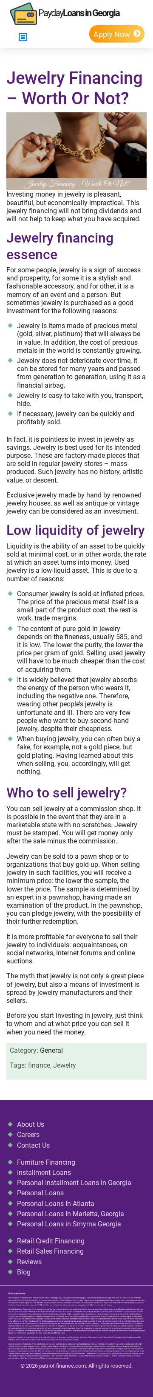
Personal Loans (40, 1193)
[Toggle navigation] (23, 37)
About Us (30, 1124)
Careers (28, 1135)
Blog (24, 1272)
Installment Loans (44, 1172)
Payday (78, 12)
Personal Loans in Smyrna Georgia (69, 1224)
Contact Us (33, 1145)
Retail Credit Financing (51, 1241)
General (51, 1050)
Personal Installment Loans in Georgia (74, 1183)
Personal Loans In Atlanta (55, 1204)
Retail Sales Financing (50, 1251)
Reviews (29, 1262)
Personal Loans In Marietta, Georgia (70, 1214)
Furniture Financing (46, 1162)
